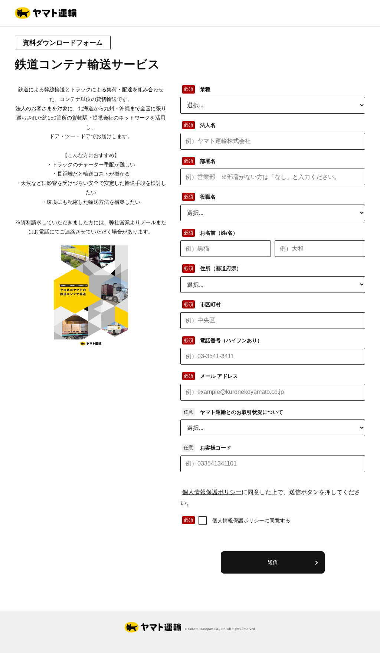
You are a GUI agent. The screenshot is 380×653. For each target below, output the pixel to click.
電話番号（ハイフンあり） (231, 340)
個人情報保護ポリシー (212, 492)
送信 (273, 562)
